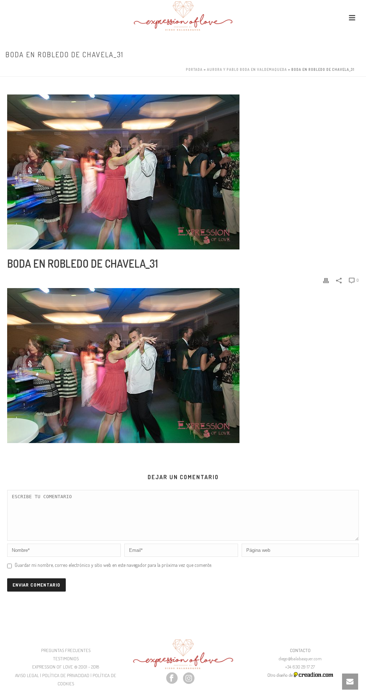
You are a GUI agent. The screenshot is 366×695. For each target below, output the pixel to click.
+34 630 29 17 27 (300, 667)
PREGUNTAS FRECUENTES (65, 650)
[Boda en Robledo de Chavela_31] (183, 171)
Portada (194, 69)
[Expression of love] (183, 16)
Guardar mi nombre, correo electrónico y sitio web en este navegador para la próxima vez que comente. (113, 565)
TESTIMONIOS (66, 658)
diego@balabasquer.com (300, 658)
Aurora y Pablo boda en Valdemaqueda (247, 69)
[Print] (326, 280)
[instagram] (188, 678)
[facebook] (172, 678)
